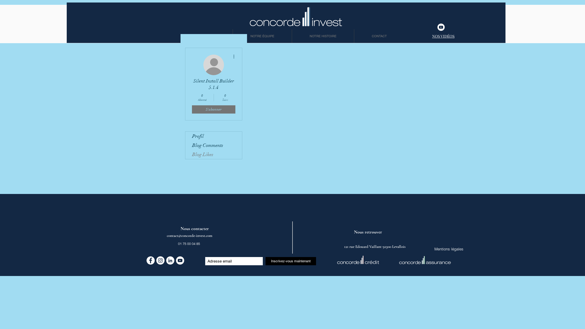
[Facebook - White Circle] (150, 260)
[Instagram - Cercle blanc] (160, 260)
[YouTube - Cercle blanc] (441, 27)
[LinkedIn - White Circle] (170, 260)
